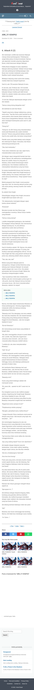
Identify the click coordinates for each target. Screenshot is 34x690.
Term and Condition (14, 681)
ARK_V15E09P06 (10, 298)
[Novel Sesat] (17, 3)
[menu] (4, 16)
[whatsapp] (28, 534)
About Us (24, 683)
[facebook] (17, 10)
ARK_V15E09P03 (10, 293)
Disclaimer (10, 683)
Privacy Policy (25, 681)
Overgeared (7, 652)
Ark (3, 42)
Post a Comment (18, 38)
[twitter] (13, 534)
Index (17, 526)
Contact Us (17, 683)
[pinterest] (21, 534)
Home (5, 681)
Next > (22, 526)
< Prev (12, 526)
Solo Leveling (7, 660)
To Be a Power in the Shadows (12, 667)
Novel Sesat (19, 687)
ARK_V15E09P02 (10, 295)
